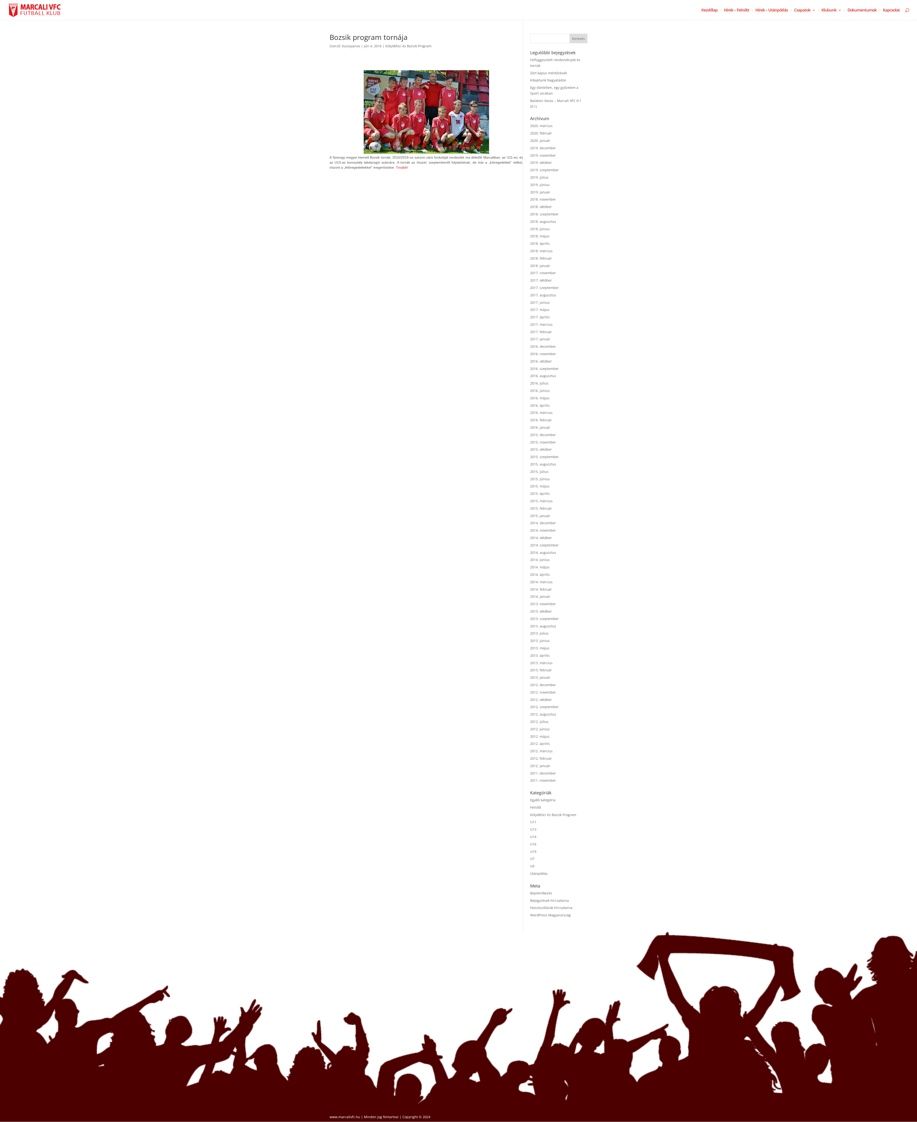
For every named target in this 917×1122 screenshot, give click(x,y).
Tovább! (402, 167)
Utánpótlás (539, 873)
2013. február (541, 670)
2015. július (539, 471)
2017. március (541, 324)
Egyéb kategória (542, 800)
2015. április (540, 493)
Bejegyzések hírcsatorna (549, 900)
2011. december (543, 773)
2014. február (541, 589)
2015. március (541, 501)
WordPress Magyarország (550, 915)
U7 (532, 858)
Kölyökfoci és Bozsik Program (408, 46)
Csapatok (802, 10)
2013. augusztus (543, 626)
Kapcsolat (891, 10)
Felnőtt (535, 807)
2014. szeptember (544, 545)
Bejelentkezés (541, 893)
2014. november (543, 530)
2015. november (543, 442)
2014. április (540, 574)
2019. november (543, 155)
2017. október (541, 280)
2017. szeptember (544, 287)
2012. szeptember (544, 707)
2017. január (540, 339)
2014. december (543, 523)
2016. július (539, 383)
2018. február (541, 258)
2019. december (543, 148)
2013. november (543, 604)
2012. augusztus (543, 714)
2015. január (540, 515)
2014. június (540, 559)
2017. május (539, 309)
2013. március (541, 663)
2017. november (543, 273)
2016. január (540, 427)
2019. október (541, 162)
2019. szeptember (544, 170)
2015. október (541, 449)
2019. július (539, 177)
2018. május (539, 236)
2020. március (541, 125)
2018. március (541, 251)
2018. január (540, 265)
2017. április (540, 317)
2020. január (540, 140)
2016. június (540, 390)
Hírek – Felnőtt (736, 10)
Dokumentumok (862, 10)
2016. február (541, 420)
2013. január (540, 677)
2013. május (539, 648)
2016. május (539, 398)
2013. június (540, 640)
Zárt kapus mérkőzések (548, 73)
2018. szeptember (544, 214)
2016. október (541, 361)
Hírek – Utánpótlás (771, 10)
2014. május (539, 567)
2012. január (540, 766)
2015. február (541, 508)
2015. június (540, 479)
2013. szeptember (544, 618)
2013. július (539, 633)
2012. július (539, 721)
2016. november (543, 354)
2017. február (541, 332)
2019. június (540, 184)
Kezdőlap (709, 10)
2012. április (540, 743)
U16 (533, 844)
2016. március (541, 412)
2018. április (540, 243)
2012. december (543, 685)
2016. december (543, 346)
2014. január (540, 596)
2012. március (541, 751)
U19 (533, 851)
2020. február (541, 133)
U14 (533, 836)
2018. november (543, 199)
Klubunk (829, 10)
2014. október (541, 537)
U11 (533, 822)
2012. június (540, 729)
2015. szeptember (544, 456)
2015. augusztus (543, 464)
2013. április (540, 655)
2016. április (540, 405)
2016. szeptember (544, 368)
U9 (532, 866)
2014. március (541, 582)
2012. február (541, 758)
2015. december (543, 435)
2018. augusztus (543, 221)
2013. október (541, 611)
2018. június (540, 229)
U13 (533, 829)
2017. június (540, 302)
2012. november (543, 692)
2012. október (541, 699)
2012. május (539, 736)
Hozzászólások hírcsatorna (551, 907)
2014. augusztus (543, 552)
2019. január (540, 192)
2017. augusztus (543, 295)
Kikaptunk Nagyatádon (548, 80)
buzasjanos (351, 46)
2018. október (541, 206)
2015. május (539, 486)
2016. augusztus (543, 376)
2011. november (543, 780)
